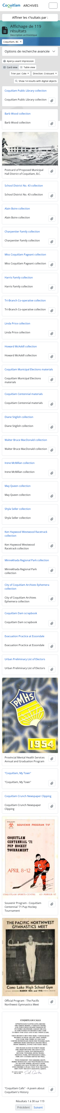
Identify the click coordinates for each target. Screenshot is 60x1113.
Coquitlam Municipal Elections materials (29, 369)
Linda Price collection (17, 323)
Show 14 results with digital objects (37, 80)
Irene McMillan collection (20, 463)
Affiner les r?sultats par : (30, 17)
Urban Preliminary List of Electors (25, 659)
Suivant (38, 1107)
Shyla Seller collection (18, 509)
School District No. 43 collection (24, 185)
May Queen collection (18, 486)
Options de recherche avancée (27, 51)
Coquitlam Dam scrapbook (21, 613)
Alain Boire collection (17, 208)
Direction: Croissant (44, 73)
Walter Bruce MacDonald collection (26, 440)
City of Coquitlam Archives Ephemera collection (27, 586)
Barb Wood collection (18, 113)
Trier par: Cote (19, 73)
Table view (29, 67)
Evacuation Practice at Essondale (24, 636)
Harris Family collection (19, 277)
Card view (11, 67)
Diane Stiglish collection (19, 417)
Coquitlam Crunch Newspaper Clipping (28, 796)
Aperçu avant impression (20, 61)
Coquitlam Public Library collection (26, 90)
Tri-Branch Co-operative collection (25, 300)
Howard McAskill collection (21, 346)
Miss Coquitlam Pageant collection (25, 254)
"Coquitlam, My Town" (18, 773)
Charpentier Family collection (22, 231)
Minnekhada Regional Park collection (27, 560)
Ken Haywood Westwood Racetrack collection (26, 533)
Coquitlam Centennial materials (24, 394)
